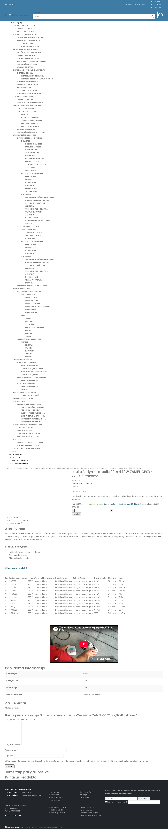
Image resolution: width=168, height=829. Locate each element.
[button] (5, 15)
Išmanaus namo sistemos (23, 398)
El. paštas (10, 755)
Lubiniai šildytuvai (25, 100)
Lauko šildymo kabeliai (26, 111)
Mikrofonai (30, 215)
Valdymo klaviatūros (34, 212)
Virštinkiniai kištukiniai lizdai (33, 419)
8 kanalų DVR (30, 247)
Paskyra (144, 4)
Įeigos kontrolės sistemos (24, 392)
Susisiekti (55, 795)
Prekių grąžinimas (58, 813)
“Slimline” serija (28, 43)
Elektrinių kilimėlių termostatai (30, 82)
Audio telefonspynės (26, 383)
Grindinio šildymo (24, 29)
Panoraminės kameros (34, 159)
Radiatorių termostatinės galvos (31, 61)
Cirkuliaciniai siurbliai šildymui (26, 448)
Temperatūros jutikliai (27, 64)
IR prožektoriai (31, 218)
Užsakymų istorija (86, 792)
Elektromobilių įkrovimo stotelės (27, 425)
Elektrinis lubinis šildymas (24, 97)
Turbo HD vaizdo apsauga (28, 227)
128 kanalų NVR (31, 191)
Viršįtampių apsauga (34, 280)
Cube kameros (31, 150)
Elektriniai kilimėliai (25, 73)
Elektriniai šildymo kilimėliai (33, 76)
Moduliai (28, 333)
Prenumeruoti (143, 798)
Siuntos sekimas (86, 810)
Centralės (29, 318)
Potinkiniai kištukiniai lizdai (33, 407)
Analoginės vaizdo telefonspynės (31, 377)
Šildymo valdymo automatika (25, 49)
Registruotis (84, 797)
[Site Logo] (19, 15)
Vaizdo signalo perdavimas (37, 209)
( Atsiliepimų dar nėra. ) (82, 483)
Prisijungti (83, 795)
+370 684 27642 (10, 4)
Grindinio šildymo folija (27, 85)
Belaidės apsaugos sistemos (29, 292)
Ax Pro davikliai (31, 301)
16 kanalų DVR (30, 250)
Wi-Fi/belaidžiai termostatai (29, 52)
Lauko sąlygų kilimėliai (27, 108)
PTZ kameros (30, 156)
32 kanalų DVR (31, 253)
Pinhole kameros (32, 162)
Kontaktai (128, 4)
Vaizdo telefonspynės (22, 360)
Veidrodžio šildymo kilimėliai (29, 94)
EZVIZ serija (30, 168)
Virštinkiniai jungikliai (31, 422)
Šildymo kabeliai (24, 88)
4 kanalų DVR (30, 244)
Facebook (9, 815)
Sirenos (28, 330)
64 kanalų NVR (31, 188)
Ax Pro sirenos (31, 309)
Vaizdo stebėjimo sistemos (24, 135)
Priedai (28, 336)
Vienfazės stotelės (25, 428)
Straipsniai (55, 800)
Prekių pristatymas (87, 807)
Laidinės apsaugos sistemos (29, 339)
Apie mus (137, 4)
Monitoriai (29, 206)
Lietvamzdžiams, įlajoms (31, 120)
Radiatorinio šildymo (26, 32)
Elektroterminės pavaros (28, 58)
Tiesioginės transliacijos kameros (32, 286)
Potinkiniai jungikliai (30, 410)
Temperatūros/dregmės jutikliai (31, 132)
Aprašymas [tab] (14, 517)
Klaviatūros (30, 324)
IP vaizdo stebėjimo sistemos (29, 138)
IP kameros (25, 141)
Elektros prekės (19, 401)
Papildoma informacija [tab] (18, 520)
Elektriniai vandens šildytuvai (26, 35)
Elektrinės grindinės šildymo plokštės (37, 79)
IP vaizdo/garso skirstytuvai (34, 372)
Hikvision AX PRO (28, 295)
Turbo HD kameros (29, 230)
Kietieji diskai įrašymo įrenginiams (39, 197)
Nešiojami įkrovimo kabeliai (28, 434)
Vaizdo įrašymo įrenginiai (32, 173)
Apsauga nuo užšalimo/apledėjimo (28, 105)
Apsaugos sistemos (21, 289)
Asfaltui (24, 114)
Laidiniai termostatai (26, 55)
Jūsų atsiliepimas (13, 745)
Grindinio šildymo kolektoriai (30, 443)
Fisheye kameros (32, 153)
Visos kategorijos (16, 23)
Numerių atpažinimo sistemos (37, 221)
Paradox (24, 315)
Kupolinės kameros (33, 147)
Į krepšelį (76, 514)
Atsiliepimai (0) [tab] (15, 523)
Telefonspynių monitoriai (32, 369)
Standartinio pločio (30, 46)
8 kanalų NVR (30, 179)
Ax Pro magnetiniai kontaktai (38, 307)
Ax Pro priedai (31, 312)
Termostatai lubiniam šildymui (30, 103)
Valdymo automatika (26, 129)
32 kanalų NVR (31, 185)
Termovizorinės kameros (35, 165)
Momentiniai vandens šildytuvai (31, 37)
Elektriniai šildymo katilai (24, 26)
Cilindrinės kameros (33, 144)
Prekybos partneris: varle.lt (90, 815)
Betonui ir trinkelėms (30, 117)
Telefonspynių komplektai (32, 375)
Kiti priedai (29, 224)
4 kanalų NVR (30, 176)
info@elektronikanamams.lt (30, 795)
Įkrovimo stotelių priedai (28, 437)
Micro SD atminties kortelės (37, 200)
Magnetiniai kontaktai (35, 327)
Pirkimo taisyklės (57, 810)
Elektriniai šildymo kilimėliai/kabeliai (29, 70)
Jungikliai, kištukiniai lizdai (29, 404)
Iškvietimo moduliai (29, 366)
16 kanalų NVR (30, 182)
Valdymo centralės (25, 67)
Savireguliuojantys (29, 123)
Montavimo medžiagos (30, 126)
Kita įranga (26, 194)
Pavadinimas (11, 750)
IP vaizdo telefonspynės (27, 363)
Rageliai (24, 389)
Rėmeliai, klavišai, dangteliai (33, 416)
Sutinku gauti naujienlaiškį (117, 802)
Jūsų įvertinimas (12, 719)
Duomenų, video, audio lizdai (33, 413)
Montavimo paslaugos (19, 463)
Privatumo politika (58, 807)
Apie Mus (158, 4)
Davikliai (28, 321)
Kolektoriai (18, 440)
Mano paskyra (57, 797)
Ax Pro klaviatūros (33, 304)
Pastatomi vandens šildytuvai (30, 40)
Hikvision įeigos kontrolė (28, 395)
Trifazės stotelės (24, 431)
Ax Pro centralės (32, 298)
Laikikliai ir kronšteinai (35, 203)
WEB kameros (30, 171)
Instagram (17, 815)
